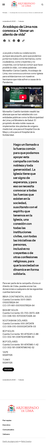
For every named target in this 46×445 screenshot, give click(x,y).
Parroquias (7, 420)
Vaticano (6, 434)
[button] (3, 4)
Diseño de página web (10, 441)
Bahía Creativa (26, 441)
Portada (5, 12)
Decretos (6, 425)
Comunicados (8, 430)
